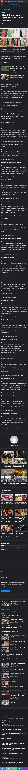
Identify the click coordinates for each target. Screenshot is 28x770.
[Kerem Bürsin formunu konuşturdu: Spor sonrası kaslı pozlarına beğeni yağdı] (21, 512)
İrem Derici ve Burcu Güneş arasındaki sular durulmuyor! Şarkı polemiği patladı (7, 519)
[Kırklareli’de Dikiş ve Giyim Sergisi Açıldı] (5, 675)
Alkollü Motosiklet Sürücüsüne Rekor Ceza (13, 1)
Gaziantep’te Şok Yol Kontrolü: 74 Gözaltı (12, 686)
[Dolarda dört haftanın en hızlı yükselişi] (5, 702)
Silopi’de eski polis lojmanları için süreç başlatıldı (18, 664)
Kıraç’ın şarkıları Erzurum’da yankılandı (20, 534)
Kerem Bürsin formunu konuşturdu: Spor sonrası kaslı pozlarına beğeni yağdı (20, 519)
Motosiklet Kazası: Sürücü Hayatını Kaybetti (13, 690)
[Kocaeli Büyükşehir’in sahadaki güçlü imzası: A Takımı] (21, 497)
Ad (2, 566)
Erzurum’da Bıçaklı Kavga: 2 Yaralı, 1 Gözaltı (17, 648)
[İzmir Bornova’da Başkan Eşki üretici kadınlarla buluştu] (5, 77)
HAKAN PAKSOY (6, 23)
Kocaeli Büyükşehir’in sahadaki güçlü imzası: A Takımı (21, 504)
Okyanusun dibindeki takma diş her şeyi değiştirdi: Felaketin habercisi (12, 626)
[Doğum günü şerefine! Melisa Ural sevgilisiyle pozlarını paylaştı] (7, 528)
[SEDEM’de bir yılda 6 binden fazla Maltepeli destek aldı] (7, 497)
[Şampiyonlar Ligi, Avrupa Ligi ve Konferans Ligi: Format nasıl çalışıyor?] (5, 694)
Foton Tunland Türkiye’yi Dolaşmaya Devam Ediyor (17, 620)
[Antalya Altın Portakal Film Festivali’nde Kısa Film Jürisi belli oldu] (5, 68)
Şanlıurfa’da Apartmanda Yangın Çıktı (12, 654)
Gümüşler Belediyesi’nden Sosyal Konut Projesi (14, 669)
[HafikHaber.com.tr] (14, 4)
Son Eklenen (14, 597)
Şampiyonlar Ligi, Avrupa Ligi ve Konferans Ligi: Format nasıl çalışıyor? (18, 695)
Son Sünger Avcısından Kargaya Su (16, 680)
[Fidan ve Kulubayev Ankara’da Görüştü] (5, 637)
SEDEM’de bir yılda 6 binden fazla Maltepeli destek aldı (7, 504)
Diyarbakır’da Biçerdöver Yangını (10, 631)
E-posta (3, 571)
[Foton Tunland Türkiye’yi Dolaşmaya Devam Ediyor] (5, 621)
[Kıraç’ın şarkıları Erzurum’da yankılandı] (21, 528)
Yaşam (9, 9)
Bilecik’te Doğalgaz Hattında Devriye (11, 615)
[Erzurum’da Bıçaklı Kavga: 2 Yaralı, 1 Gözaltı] (5, 649)
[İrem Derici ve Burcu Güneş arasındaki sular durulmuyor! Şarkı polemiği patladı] (7, 512)
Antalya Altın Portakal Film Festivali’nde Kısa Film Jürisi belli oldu (17, 68)
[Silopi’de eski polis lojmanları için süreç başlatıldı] (5, 665)
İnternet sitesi (4, 577)
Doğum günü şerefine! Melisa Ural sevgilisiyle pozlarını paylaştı (7, 535)
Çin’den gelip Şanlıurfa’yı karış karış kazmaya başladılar (18, 642)
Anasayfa (4, 9)
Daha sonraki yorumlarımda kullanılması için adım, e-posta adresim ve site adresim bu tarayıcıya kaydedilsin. (13, 584)
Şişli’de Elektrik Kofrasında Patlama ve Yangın (13, 608)
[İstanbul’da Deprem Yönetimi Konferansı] (5, 603)
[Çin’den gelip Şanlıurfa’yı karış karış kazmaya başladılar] (5, 643)
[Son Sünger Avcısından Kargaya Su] (5, 682)
